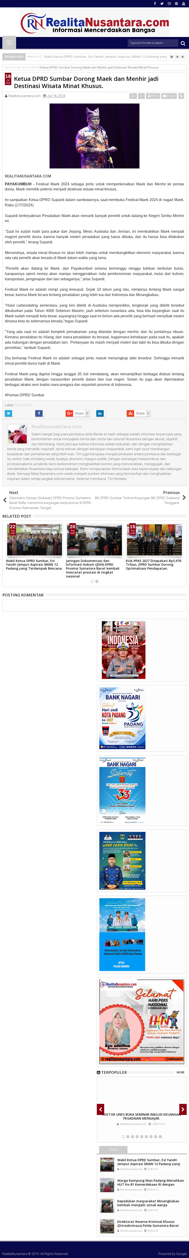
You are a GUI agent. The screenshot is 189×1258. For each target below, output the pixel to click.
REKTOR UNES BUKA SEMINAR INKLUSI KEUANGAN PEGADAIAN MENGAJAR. (141, 1116)
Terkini (113, 1149)
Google (181, 1254)
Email (170, 96)
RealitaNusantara (14, 1254)
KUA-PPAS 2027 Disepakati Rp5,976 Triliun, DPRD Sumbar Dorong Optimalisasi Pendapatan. (153, 565)
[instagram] (169, 3)
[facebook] (155, 3)
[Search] (183, 43)
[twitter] (162, 3)
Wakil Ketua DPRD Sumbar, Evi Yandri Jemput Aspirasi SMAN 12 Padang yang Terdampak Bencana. (34, 565)
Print (154, 96)
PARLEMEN (23, 405)
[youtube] (183, 3)
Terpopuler (114, 1072)
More (180, 1072)
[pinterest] (176, 3)
